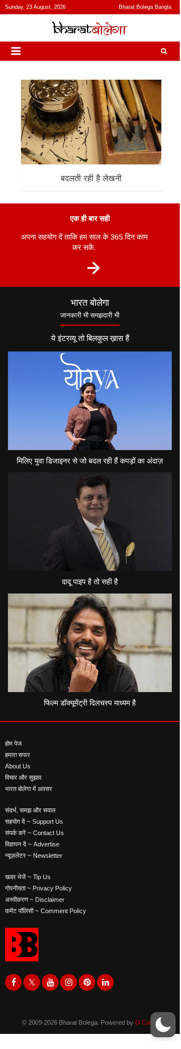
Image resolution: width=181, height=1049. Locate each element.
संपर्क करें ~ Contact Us (34, 832)
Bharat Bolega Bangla (145, 7)
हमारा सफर (17, 754)
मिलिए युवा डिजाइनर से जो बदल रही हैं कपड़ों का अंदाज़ (90, 461)
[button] (163, 1024)
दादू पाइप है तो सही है (90, 582)
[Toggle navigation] (16, 51)
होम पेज (13, 743)
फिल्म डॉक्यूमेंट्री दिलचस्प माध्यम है (90, 703)
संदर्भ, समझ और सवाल (30, 810)
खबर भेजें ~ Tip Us (28, 876)
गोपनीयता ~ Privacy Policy (38, 888)
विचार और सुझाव (23, 777)
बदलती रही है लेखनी (91, 178)
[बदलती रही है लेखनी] (90, 122)
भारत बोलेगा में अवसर (28, 788)
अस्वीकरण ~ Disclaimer (34, 899)
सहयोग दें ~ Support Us (34, 821)
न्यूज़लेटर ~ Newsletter (33, 855)
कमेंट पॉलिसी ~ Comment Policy (45, 910)
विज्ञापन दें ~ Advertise (32, 844)
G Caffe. (146, 1022)
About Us (18, 766)
